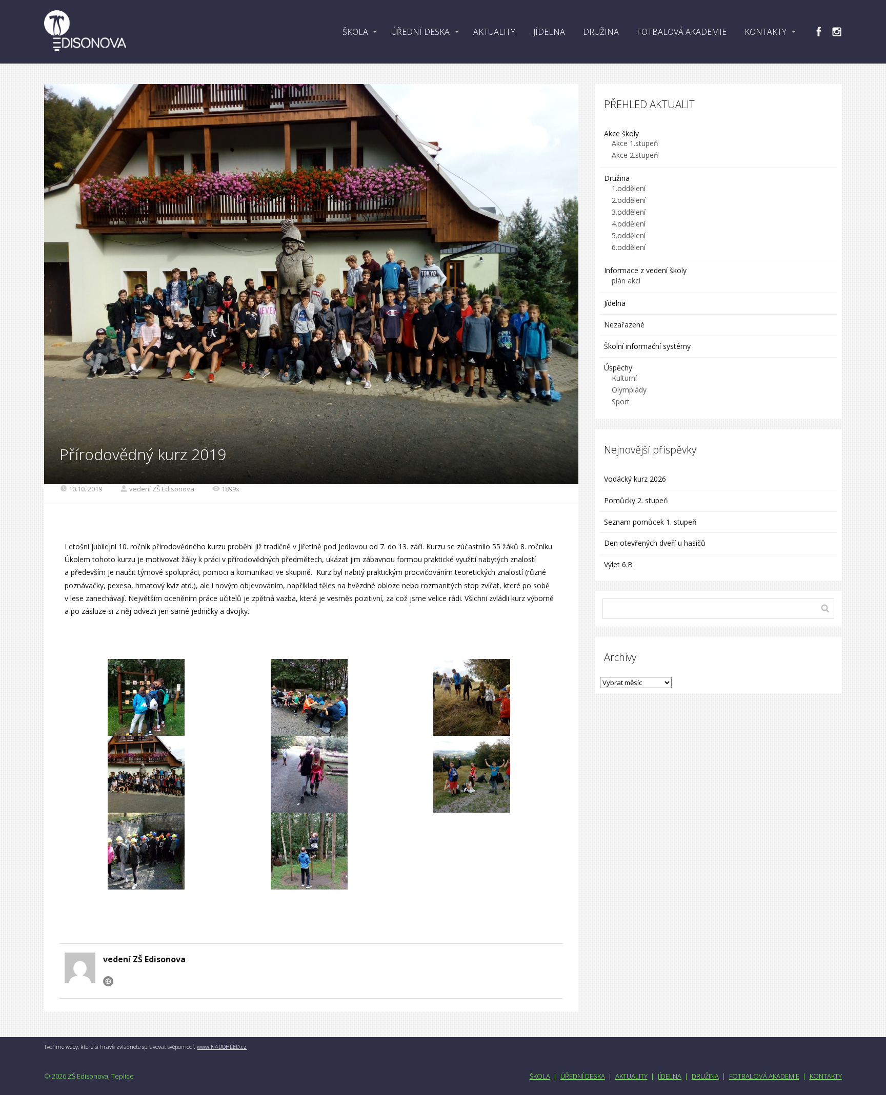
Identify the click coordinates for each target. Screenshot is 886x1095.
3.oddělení (629, 212)
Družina (617, 178)
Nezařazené (624, 324)
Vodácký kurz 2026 (635, 479)
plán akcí (626, 280)
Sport (621, 401)
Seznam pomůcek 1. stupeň (650, 522)
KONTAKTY (765, 31)
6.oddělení (629, 247)
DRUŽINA (601, 31)
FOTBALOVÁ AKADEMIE (682, 31)
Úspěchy (618, 368)
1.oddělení (629, 188)
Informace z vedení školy (645, 270)
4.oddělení (629, 224)
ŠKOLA (355, 31)
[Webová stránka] (108, 981)
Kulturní (624, 378)
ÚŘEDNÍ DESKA (420, 31)
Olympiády (629, 390)
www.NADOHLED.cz (222, 1046)
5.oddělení (629, 235)
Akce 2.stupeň (635, 155)
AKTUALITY (494, 31)
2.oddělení (629, 200)
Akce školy (621, 133)
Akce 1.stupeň (635, 143)
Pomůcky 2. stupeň (636, 500)
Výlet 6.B (619, 564)
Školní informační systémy (647, 346)
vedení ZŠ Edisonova (161, 488)
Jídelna (615, 303)
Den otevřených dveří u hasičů (655, 543)
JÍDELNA (549, 31)
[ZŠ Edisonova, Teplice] (85, 31)
